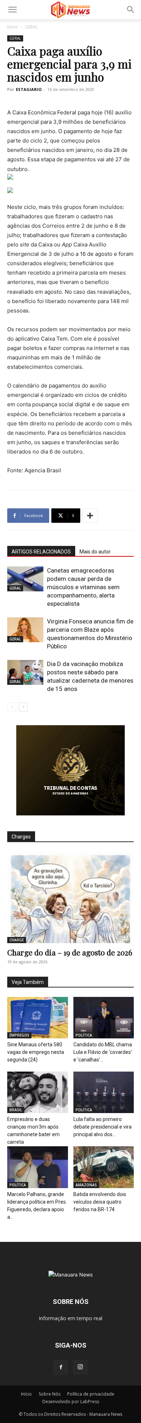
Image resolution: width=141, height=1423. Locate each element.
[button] (12, 9)
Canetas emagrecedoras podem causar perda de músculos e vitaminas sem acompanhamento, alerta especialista (83, 587)
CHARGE (16, 939)
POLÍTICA (84, 1035)
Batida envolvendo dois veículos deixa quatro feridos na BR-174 (99, 1201)
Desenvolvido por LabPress (70, 1401)
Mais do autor (95, 552)
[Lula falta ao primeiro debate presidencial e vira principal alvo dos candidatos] (103, 1092)
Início (12, 27)
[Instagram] (80, 1367)
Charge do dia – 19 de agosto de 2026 (69, 952)
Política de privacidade (90, 1394)
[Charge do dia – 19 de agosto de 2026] (70, 897)
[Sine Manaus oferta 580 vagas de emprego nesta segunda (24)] (37, 1017)
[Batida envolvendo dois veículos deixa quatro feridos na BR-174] (103, 1167)
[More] (90, 515)
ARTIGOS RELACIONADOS (41, 552)
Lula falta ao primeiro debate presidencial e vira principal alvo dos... (102, 1126)
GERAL (31, 27)
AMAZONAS (86, 1184)
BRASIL (15, 1109)
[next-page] (23, 707)
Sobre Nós (49, 1394)
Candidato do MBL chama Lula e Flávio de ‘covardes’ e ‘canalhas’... (102, 1052)
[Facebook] (61, 1367)
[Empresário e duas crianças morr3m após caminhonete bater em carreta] (37, 1092)
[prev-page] (11, 707)
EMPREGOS (19, 1035)
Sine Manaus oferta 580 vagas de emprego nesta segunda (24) (35, 1052)
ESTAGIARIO (29, 89)
